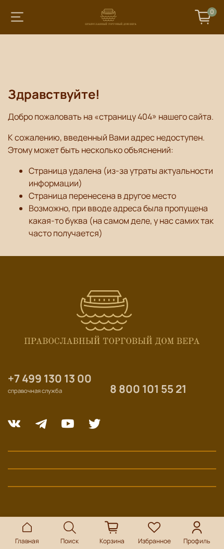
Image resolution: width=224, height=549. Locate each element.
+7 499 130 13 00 (50, 378)
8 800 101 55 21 (148, 388)
